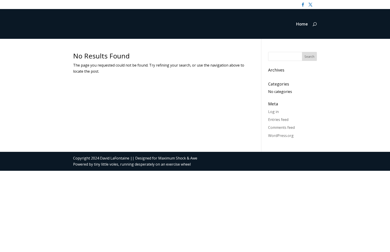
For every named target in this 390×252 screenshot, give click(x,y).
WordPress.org (281, 135)
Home (302, 24)
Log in (273, 111)
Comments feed (281, 127)
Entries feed (278, 119)
